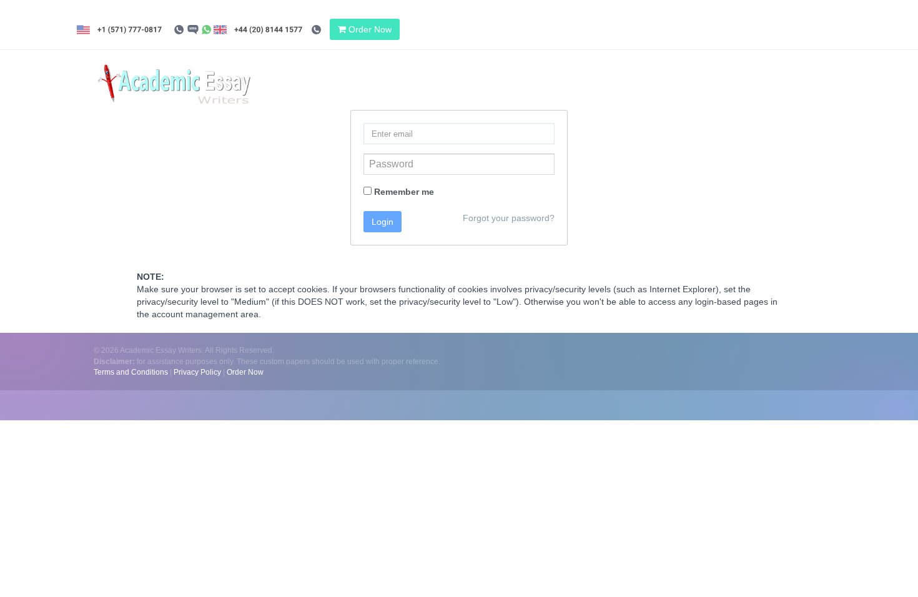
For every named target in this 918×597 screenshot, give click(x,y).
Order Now (369, 29)
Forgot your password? (509, 218)
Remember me (403, 192)
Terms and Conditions (131, 372)
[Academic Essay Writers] (174, 72)
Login (382, 222)
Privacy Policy (197, 372)
